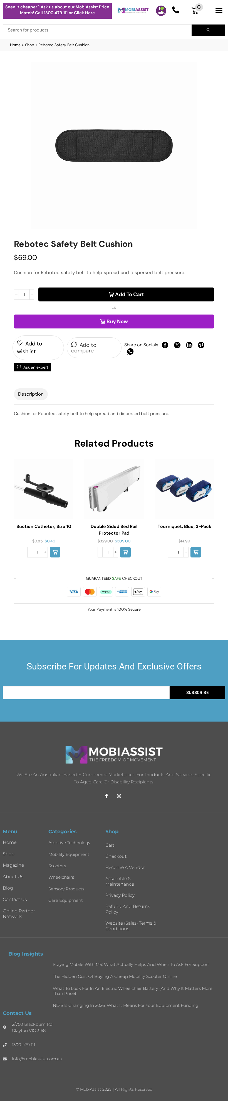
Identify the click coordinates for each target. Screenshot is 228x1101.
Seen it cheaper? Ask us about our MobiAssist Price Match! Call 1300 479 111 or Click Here (57, 10)
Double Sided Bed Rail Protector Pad (114, 529)
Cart (109, 845)
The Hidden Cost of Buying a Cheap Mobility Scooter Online (115, 976)
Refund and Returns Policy (127, 909)
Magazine (13, 865)
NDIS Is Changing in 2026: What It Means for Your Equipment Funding (125, 1005)
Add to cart (129, 294)
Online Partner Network (19, 913)
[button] (197, 10)
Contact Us (15, 899)
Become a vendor (125, 867)
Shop (29, 44)
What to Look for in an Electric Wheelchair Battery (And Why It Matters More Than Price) (132, 991)
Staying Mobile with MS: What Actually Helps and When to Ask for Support (131, 964)
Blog (8, 888)
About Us (13, 876)
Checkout (116, 856)
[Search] (208, 30)
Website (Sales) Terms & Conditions (130, 925)
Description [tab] (31, 394)
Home (15, 44)
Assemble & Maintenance (119, 881)
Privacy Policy (120, 895)
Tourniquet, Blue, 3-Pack (184, 526)
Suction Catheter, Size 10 (43, 526)
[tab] (31, 394)
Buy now (117, 321)
